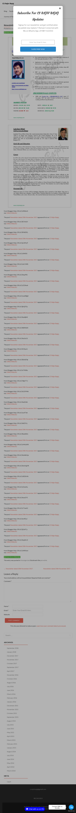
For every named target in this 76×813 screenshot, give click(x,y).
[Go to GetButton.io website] (71, 811)
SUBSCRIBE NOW (38, 49)
